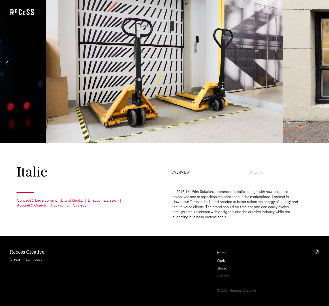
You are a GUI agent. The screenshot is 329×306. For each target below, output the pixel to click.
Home (221, 252)
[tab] (199, 172)
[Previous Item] (7, 63)
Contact (223, 276)
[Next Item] (322, 63)
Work (221, 260)
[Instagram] (316, 251)
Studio (222, 268)
